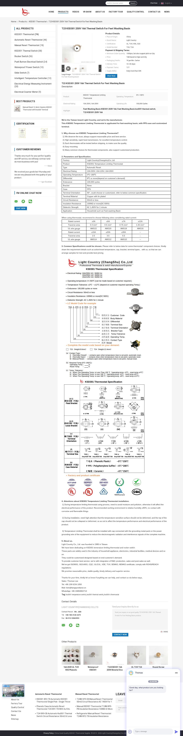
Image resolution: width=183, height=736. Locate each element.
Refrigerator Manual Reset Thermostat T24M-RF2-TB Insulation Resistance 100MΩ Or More (94, 715)
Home (51, 12)
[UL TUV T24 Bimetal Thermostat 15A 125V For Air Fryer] (136, 655)
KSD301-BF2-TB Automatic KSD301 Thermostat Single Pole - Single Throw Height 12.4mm (53, 701)
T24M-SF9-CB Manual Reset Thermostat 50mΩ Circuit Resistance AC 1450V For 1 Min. (95, 701)
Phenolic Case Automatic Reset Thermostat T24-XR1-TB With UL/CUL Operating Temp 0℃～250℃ (53, 708)
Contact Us (154, 12)
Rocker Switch (21, 56)
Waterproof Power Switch (26, 67)
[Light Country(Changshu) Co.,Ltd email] (17, 201)
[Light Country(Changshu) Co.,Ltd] (26, 12)
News (166, 12)
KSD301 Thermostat (38, 21)
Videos (75, 12)
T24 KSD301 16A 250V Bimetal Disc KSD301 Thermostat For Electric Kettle (115, 668)
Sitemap (15, 719)
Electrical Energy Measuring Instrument (33, 83)
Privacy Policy (48, 733)
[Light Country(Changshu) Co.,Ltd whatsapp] (25, 201)
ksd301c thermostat (111, 595)
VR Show (87, 12)
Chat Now (153, 3)
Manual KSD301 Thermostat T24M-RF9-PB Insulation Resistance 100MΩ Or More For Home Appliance (95, 708)
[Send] (176, 732)
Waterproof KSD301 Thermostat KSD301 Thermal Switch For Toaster (92, 668)
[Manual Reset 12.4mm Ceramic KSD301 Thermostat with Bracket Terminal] (17, 108)
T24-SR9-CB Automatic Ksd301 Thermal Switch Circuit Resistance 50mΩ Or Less (54, 714)
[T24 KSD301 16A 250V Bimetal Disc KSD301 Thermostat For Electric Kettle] (114, 655)
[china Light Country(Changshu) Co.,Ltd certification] (22, 133)
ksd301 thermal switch (95, 595)
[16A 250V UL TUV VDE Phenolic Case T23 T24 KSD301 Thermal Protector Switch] (71, 655)
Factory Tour (116, 12)
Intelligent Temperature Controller (30, 78)
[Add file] (130, 732)
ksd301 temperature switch (76, 595)
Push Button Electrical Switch (28, 62)
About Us (100, 12)
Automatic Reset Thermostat (28, 40)
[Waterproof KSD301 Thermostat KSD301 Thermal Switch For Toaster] (92, 655)
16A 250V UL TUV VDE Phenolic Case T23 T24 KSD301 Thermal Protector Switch (71, 668)
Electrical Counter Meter (26, 92)
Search (133, 3)
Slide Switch (20, 72)
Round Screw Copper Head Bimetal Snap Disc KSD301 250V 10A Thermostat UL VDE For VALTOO (158, 668)
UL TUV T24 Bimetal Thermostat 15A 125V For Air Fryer (137, 668)
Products (63, 12)
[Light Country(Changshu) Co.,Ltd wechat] (32, 201)
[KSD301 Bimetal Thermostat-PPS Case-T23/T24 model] (77, 48)
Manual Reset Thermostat (26, 45)
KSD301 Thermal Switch (26, 51)
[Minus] (176, 672)
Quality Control (135, 12)
